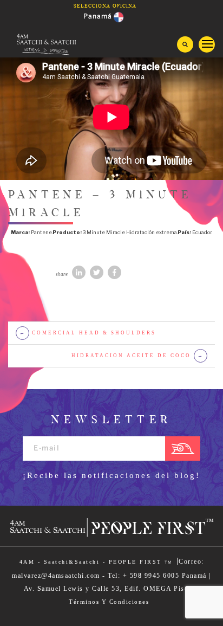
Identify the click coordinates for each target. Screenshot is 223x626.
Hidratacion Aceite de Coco (137, 355)
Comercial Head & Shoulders (87, 332)
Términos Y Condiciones (109, 601)
